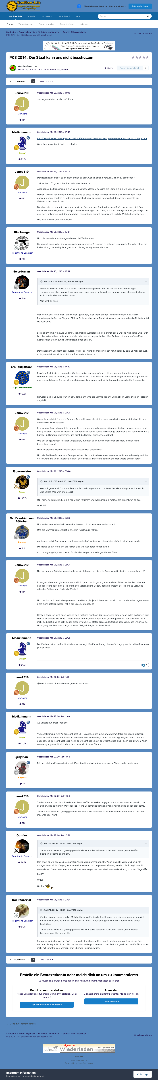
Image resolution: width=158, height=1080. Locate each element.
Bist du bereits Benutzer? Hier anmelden (104, 6)
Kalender (84, 24)
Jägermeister (21, 471)
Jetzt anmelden (111, 1001)
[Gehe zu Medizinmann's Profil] (22, 143)
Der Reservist (21, 900)
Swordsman (21, 271)
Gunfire (22, 835)
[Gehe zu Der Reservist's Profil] (22, 911)
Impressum (47, 16)
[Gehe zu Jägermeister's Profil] (22, 482)
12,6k (23, 394)
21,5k (23, 159)
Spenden (31, 16)
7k (23, 783)
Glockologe (22, 232)
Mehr (78, 16)
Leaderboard (64, 16)
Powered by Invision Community (79, 1063)
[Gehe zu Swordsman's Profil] (22, 282)
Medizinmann (21, 132)
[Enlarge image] (49, 886)
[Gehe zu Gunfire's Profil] (22, 846)
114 (23, 120)
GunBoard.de (15, 16)
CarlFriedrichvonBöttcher (22, 520)
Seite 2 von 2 (46, 81)
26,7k (23, 862)
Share (109, 68)
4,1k (23, 548)
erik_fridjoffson (22, 367)
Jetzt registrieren (140, 6)
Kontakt (79, 1056)
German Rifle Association (55, 69)
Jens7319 (22, 93)
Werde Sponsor (26, 24)
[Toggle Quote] (41, 281)
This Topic (136, 16)
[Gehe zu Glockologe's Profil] (22, 243)
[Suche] (148, 16)
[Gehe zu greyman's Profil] (22, 768)
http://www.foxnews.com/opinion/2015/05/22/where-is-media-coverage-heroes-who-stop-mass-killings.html (92, 138)
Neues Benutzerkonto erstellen (46, 1004)
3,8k (23, 298)
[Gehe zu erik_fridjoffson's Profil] (22, 378)
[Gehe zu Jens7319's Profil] (22, 104)
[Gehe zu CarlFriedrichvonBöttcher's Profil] (22, 532)
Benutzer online (46, 24)
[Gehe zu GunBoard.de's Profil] (12, 68)
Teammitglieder (67, 24)
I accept (143, 1074)
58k (23, 259)
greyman (21, 757)
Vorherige (19, 81)
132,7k (23, 498)
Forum (10, 24)
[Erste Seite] (10, 81)
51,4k (23, 927)
